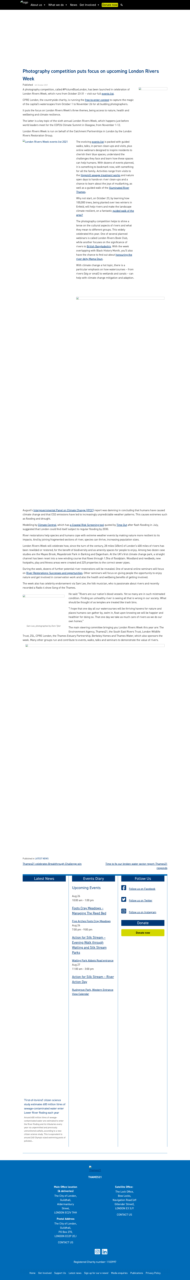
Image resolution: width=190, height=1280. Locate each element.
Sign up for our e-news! (96, 1273)
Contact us (65, 1242)
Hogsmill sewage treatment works (100, 175)
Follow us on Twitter (140, 900)
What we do (56, 5)
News (73, 5)
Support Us (60, 1273)
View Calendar (80, 994)
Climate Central (47, 525)
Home (32, 1273)
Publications (136, 1273)
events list (108, 93)
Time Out (122, 525)
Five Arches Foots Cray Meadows (91, 921)
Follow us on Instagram (142, 912)
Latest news (42, 858)
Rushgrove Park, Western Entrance (92, 990)
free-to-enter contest (97, 100)
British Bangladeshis (99, 246)
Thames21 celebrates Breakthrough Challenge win (52, 864)
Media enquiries (119, 1273)
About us (36, 5)
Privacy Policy (153, 1273)
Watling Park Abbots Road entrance (92, 960)
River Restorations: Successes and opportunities (54, 573)
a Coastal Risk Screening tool (87, 525)
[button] (121, 5)
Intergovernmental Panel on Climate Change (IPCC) (63, 510)
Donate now (110, 5)
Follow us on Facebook (142, 889)
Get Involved (88, 5)
